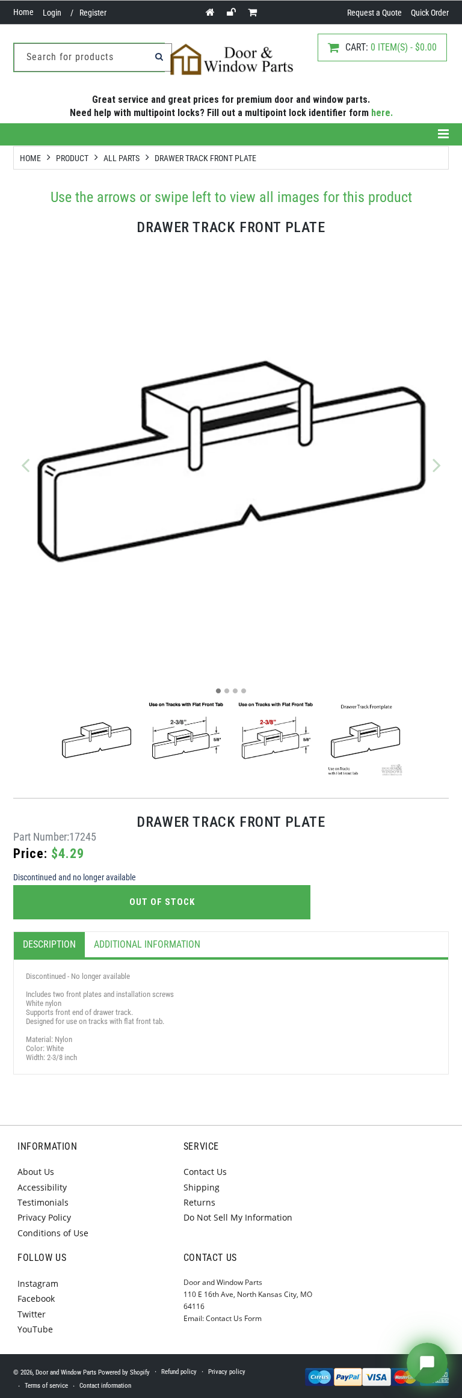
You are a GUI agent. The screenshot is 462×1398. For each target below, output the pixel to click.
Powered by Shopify (124, 1372)
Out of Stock (162, 902)
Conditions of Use (52, 1233)
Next (437, 465)
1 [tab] (218, 691)
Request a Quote (374, 12)
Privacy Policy (44, 1217)
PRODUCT (72, 158)
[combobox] (92, 57)
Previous (25, 465)
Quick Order (430, 12)
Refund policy (179, 1372)
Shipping (201, 1187)
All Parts (121, 158)
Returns (199, 1202)
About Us (35, 1171)
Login (52, 12)
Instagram (37, 1283)
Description (49, 944)
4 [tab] (244, 691)
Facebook (36, 1298)
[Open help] (427, 1363)
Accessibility (42, 1187)
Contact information (105, 1386)
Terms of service (46, 1386)
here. (382, 112)
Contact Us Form (234, 1318)
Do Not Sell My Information (237, 1217)
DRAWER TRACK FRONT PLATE (205, 158)
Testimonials (43, 1202)
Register (92, 12)
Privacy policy (226, 1372)
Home (23, 12)
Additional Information (147, 944)
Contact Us (205, 1171)
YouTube (35, 1329)
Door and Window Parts (65, 1372)
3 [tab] (235, 691)
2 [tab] (227, 691)
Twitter (31, 1314)
